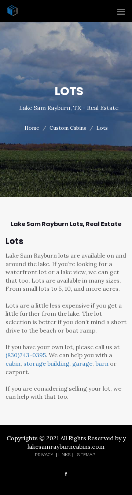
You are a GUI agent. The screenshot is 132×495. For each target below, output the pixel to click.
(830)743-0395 (26, 355)
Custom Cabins (68, 128)
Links (64, 454)
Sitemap (86, 454)
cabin (13, 363)
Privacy (44, 454)
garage (82, 363)
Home (32, 128)
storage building (46, 363)
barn (102, 363)
